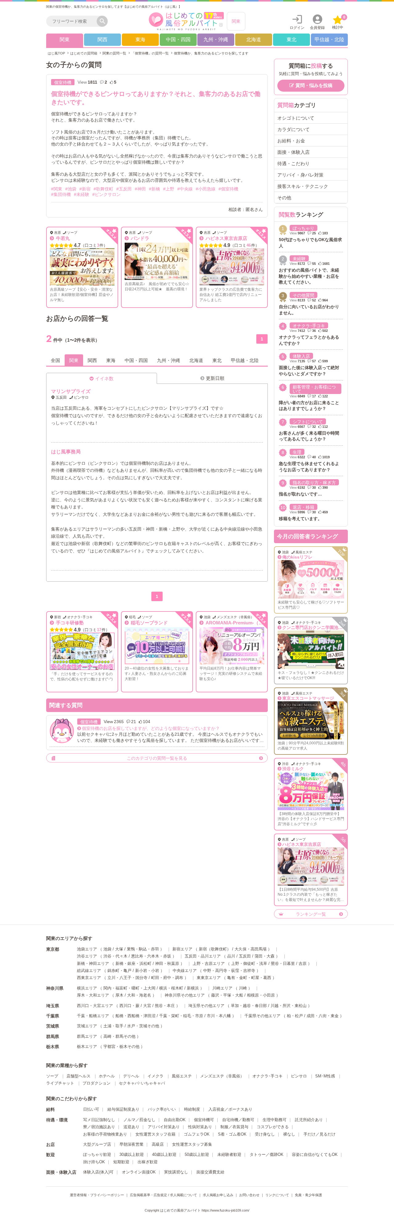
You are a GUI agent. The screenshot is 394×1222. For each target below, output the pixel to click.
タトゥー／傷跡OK (266, 1154)
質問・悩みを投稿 (314, 85)
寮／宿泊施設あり (99, 1126)
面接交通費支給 (210, 1172)
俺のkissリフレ (297, 557)
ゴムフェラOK (197, 1134)
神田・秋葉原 (167, 963)
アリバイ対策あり (164, 1126)
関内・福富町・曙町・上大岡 (129, 988)
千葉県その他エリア (262, 1015)
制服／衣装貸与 (234, 1126)
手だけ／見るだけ (320, 1134)
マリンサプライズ (70, 391)
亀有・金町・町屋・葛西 (249, 977)
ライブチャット (60, 1083)
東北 (291, 39)
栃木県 (52, 1046)
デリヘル (131, 1076)
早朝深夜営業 (131, 1144)
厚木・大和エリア (93, 995)
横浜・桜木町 (171, 988)
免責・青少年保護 (308, 1195)
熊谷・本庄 (165, 1005)
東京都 (52, 949)
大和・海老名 (139, 995)
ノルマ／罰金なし (139, 1119)
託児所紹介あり (309, 1119)
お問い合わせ (249, 1195)
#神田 (140, 188)
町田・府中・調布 (167, 977)
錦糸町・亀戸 (119, 970)
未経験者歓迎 (229, 1154)
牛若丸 (62, 238)
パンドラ (139, 238)
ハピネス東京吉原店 (225, 238)
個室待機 (62, 82)
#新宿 (84, 188)
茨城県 (52, 1026)
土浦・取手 (113, 1026)
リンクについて (277, 1195)
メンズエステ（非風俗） (222, 1076)
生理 (297, 452)
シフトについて (308, 421)
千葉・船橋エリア (93, 1015)
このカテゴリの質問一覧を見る (157, 758)
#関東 (56, 188)
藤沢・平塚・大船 (227, 995)
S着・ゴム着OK (232, 1134)
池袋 (107, 949)
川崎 (243, 988)
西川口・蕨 (129, 1005)
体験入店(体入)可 (98, 1172)
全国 (55, 360)
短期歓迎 (121, 1162)
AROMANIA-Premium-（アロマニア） (245, 622)
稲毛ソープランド (149, 622)
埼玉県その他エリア (206, 1005)
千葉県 (52, 1015)
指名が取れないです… (300, 494)
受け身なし (265, 1134)
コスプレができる (273, 1126)
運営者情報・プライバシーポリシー (97, 1195)
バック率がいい (162, 1109)
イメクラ (155, 1076)
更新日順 (215, 378)
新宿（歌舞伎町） (215, 949)
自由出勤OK (175, 1119)
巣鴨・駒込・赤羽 (143, 949)
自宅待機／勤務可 (238, 1119)
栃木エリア (87, 1046)
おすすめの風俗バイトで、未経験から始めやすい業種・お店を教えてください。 (309, 276)
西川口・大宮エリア (95, 1005)
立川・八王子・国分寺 (127, 977)
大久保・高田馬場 (251, 949)
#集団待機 (61, 194)
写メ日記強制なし (99, 1119)
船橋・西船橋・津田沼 (135, 1015)
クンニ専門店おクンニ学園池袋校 (314, 627)
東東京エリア (209, 977)
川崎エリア (222, 988)
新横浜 (193, 988)
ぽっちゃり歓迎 (97, 1154)
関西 (102, 39)
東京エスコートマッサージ (308, 698)
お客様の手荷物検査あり (105, 1134)
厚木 (119, 995)
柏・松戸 (295, 1015)
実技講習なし (176, 1172)
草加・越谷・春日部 (249, 1005)
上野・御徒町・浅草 (249, 963)
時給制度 (192, 1109)
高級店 (158, 1144)
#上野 (168, 188)
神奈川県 (54, 988)
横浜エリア (87, 988)
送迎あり (131, 1126)
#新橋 (154, 188)
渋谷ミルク (293, 768)
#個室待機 (228, 188)
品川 (231, 956)
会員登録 (317, 28)
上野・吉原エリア (209, 963)
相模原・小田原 (261, 995)
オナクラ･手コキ (309, 325)
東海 (140, 39)
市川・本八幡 (219, 1015)
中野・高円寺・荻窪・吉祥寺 (229, 970)
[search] (73, 21)
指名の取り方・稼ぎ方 (314, 482)
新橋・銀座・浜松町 (133, 963)
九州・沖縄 (215, 39)
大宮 (147, 1005)
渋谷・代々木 (115, 956)
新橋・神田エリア (93, 963)
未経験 (299, 258)
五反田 (245, 956)
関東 (236, 21)
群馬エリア (87, 1036)
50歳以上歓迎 (197, 1154)
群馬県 (52, 1036)
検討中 (338, 22)
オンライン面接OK (139, 1172)
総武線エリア (89, 970)
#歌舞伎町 (103, 188)
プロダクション (96, 1083)
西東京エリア (89, 977)
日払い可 (91, 1109)
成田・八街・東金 (323, 1015)
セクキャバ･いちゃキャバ (142, 1083)
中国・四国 (178, 39)
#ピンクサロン (106, 194)
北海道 (253, 39)
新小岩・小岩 (147, 970)
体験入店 (301, 356)
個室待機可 (204, 1119)
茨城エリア (87, 1026)
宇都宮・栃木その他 (121, 1046)
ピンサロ (299, 1076)
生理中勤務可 (275, 1119)
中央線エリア (185, 970)
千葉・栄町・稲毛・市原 (181, 1015)
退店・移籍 (303, 507)
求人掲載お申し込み (218, 1195)
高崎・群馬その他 (119, 1036)
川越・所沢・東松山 (289, 1005)
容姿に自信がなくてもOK (315, 1154)
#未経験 (81, 194)
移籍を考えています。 (300, 518)
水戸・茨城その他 (143, 1026)
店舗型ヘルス (78, 1076)
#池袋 (70, 188)
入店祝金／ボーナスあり (230, 1109)
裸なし (289, 1134)
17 (99, 629)
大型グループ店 (97, 1144)
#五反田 (124, 188)
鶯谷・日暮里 (283, 963)
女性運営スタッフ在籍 (155, 1134)
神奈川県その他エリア (185, 995)
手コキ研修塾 (69, 622)
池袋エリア (87, 949)
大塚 (119, 949)
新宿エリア (182, 949)
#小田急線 (205, 188)
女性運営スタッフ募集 (192, 1144)
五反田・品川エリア (203, 956)
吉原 (303, 963)
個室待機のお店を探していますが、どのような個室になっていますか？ (151, 728)
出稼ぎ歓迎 (148, 1162)
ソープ (52, 1076)
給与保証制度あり (123, 1109)
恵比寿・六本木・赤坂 (151, 956)
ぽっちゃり (303, 228)
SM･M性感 (325, 1076)
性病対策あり (200, 1126)
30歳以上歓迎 (131, 1154)
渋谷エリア (87, 956)
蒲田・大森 (265, 956)
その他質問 (303, 295)
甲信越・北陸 (329, 39)
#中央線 (185, 188)
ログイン (297, 28)
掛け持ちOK (94, 1162)
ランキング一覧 (311, 914)
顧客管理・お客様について (314, 389)
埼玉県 (52, 1005)
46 (249, 245)
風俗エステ (182, 1076)
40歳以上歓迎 (164, 1154)
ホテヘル (107, 1076)
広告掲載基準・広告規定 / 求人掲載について (163, 1195)
